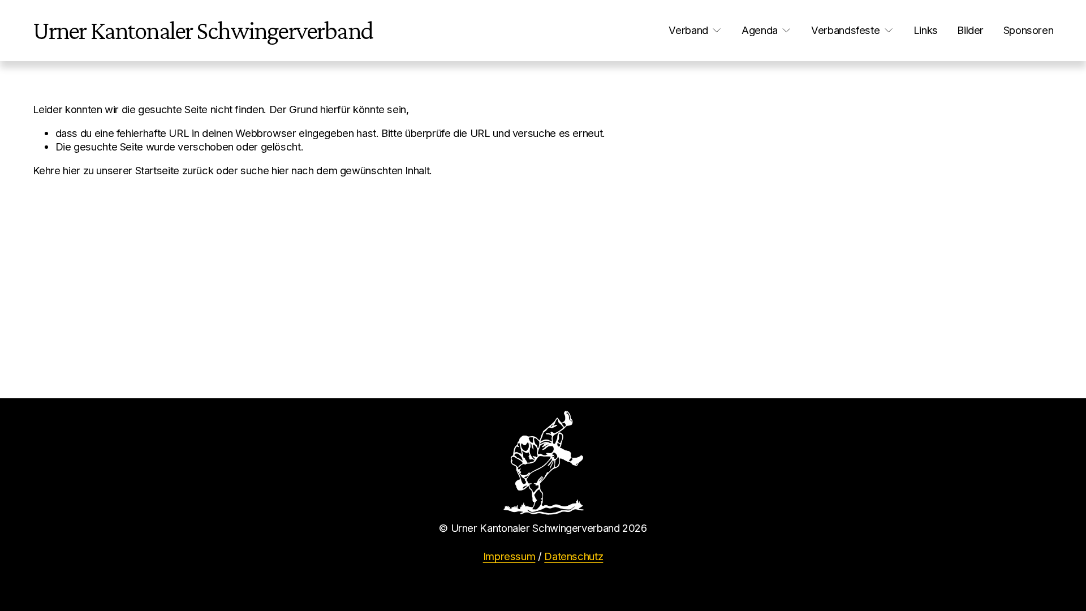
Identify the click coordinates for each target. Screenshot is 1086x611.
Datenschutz (573, 556)
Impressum (509, 556)
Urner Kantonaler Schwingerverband (203, 30)
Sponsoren (1028, 30)
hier (71, 170)
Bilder (970, 30)
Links (925, 30)
